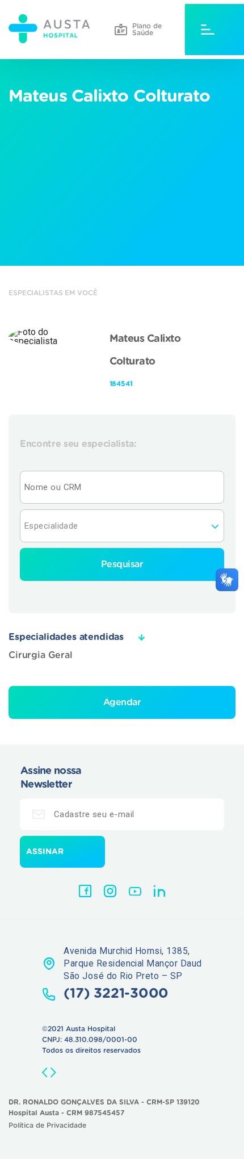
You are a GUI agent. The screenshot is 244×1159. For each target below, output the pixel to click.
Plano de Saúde (147, 29)
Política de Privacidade (47, 1125)
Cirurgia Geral (41, 655)
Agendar (122, 702)
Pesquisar (122, 564)
